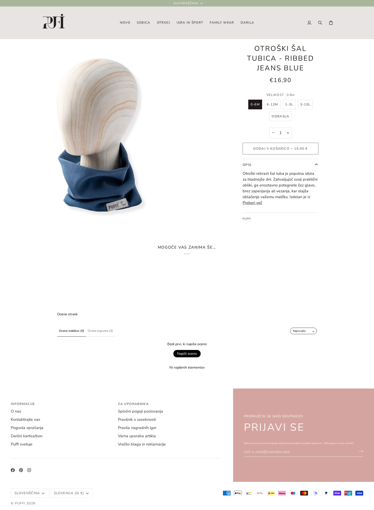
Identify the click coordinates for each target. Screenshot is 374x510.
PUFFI (247, 218)
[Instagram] (29, 470)
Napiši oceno (187, 353)
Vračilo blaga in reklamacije (142, 444)
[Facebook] (13, 470)
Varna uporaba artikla (137, 436)
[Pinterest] (21, 470)
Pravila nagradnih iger (137, 427)
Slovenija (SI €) (69, 493)
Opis (247, 165)
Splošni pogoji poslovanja (140, 411)
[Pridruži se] (359, 451)
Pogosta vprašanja (27, 427)
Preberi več (252, 202)
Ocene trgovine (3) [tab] (100, 331)
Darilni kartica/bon (26, 436)
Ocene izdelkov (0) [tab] (71, 331)
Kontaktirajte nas (25, 419)
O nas (16, 411)
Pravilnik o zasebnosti (137, 419)
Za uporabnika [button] (133, 404)
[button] (144, 22)
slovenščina (186, 3)
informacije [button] (23, 404)
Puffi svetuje (21, 444)
